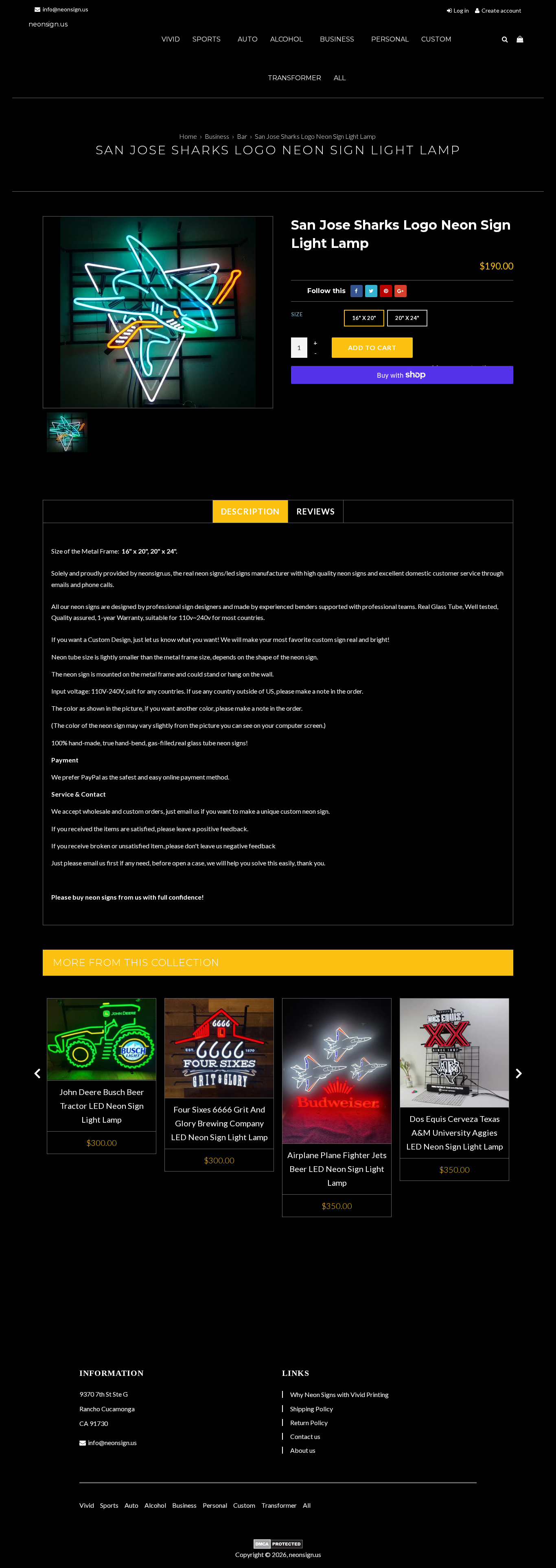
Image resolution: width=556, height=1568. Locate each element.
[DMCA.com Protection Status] (278, 1544)
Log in (461, 10)
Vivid (171, 39)
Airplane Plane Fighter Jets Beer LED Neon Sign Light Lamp (337, 1168)
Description (250, 511)
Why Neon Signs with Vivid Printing (339, 1394)
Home (188, 136)
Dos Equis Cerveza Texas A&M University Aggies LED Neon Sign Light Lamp (454, 1132)
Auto (248, 39)
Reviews (315, 511)
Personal (390, 39)
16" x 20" (364, 318)
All (340, 78)
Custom (436, 39)
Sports (207, 39)
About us (302, 1450)
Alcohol (287, 39)
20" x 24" (407, 318)
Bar (242, 136)
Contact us (305, 1436)
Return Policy (309, 1422)
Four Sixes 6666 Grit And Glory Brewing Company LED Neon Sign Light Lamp (219, 1123)
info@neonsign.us (65, 9)
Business (338, 39)
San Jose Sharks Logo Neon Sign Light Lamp (315, 136)
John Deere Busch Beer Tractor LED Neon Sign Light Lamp (101, 1105)
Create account (501, 10)
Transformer (294, 78)
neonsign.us (48, 24)
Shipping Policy (311, 1409)
